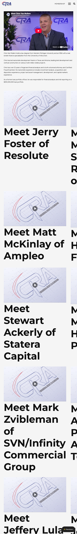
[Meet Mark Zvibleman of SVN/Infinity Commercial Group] (35, 368)
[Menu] (69, 3)
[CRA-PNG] (7, 4)
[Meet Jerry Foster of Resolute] (35, 92)
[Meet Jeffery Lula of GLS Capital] (35, 478)
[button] (74, 4)
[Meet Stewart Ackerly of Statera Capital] (35, 269)
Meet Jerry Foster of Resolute (31, 143)
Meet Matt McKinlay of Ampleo (34, 244)
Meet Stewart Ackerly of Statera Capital (30, 332)
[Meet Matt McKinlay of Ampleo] (35, 192)
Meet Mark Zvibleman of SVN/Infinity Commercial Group (35, 437)
